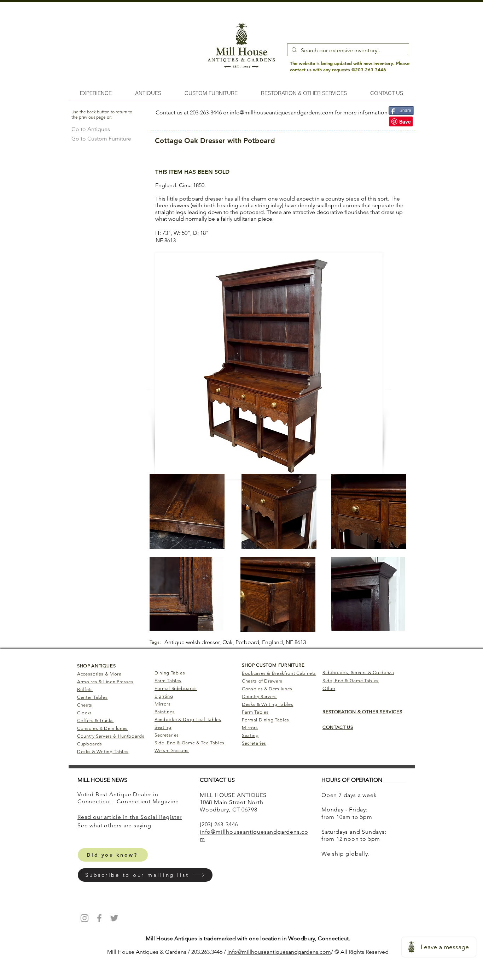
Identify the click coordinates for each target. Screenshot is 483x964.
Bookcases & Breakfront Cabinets (279, 673)
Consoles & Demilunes (102, 728)
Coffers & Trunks (95, 720)
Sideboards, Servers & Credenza (358, 672)
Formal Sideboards (176, 688)
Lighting (164, 696)
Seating (163, 727)
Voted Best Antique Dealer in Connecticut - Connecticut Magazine (129, 798)
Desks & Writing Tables (102, 751)
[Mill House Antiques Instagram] (84, 918)
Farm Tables (168, 680)
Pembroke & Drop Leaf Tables (188, 719)
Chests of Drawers (262, 681)
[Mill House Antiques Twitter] (114, 918)
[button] (145, 875)
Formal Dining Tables (265, 719)
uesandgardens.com (305, 951)
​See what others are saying (114, 825)
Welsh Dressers (172, 750)
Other (328, 688)
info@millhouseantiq (253, 951)
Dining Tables (170, 673)
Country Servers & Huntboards (110, 736)
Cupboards (89, 743)
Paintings (165, 711)
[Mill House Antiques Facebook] (99, 918)
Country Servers (259, 696)
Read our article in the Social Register (129, 817)
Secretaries (167, 735)
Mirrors (163, 704)
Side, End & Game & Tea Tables (190, 742)
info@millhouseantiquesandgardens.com (281, 112)
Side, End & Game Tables (350, 680)
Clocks (84, 712)
